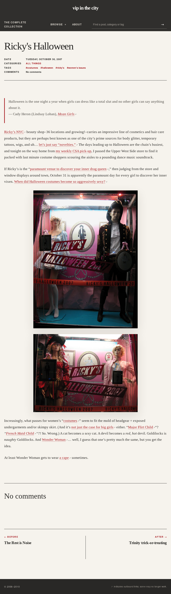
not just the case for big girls (93, 427)
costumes (32, 67)
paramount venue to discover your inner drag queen (69, 169)
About (77, 24)
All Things (33, 63)
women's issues (76, 67)
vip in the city (85, 7)
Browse (56, 24)
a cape (65, 458)
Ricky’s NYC (15, 132)
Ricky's (60, 67)
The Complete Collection (15, 24)
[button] (85, 259)
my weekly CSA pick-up (73, 151)
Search (162, 24)
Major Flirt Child (141, 427)
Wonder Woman (55, 440)
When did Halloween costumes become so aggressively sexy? (60, 182)
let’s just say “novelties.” (58, 145)
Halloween (47, 67)
